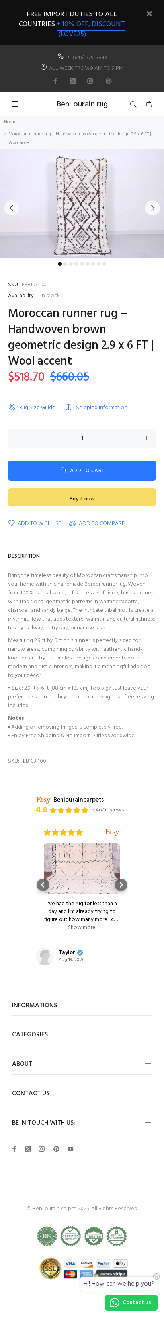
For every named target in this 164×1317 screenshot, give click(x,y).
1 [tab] (60, 264)
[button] (43, 885)
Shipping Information (101, 407)
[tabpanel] (82, 203)
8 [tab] (99, 264)
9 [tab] (104, 264)
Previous (11, 207)
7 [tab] (93, 264)
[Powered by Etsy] (112, 832)
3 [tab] (71, 264)
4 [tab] (76, 264)
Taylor (67, 953)
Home (10, 122)
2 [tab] (65, 264)
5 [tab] (82, 264)
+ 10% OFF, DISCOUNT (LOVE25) (91, 29)
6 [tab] (88, 264)
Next (152, 207)
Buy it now (82, 499)
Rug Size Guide (37, 407)
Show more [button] (82, 928)
